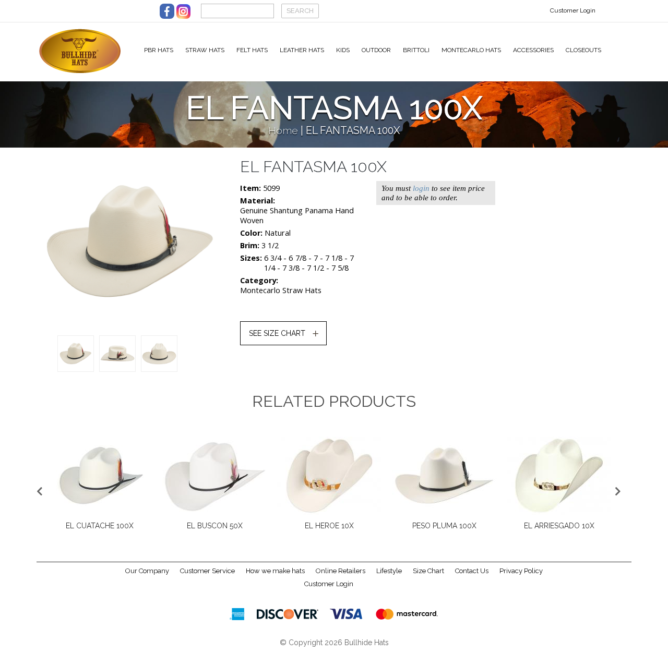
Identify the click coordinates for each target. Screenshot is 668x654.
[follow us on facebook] (167, 11)
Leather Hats (302, 50)
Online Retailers (340, 571)
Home (283, 131)
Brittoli (416, 50)
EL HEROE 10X (329, 526)
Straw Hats (204, 50)
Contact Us (471, 571)
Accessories (533, 50)
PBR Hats (158, 50)
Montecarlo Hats (471, 50)
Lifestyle (389, 571)
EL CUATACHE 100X (100, 526)
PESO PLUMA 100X (444, 526)
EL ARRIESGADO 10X (559, 526)
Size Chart (428, 571)
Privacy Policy (521, 571)
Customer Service (207, 571)
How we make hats (275, 571)
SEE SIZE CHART (277, 333)
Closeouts (583, 50)
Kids (343, 50)
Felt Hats (252, 50)
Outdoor (376, 50)
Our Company (147, 571)
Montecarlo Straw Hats (280, 290)
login (421, 188)
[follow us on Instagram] (183, 11)
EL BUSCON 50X (215, 526)
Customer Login (572, 10)
